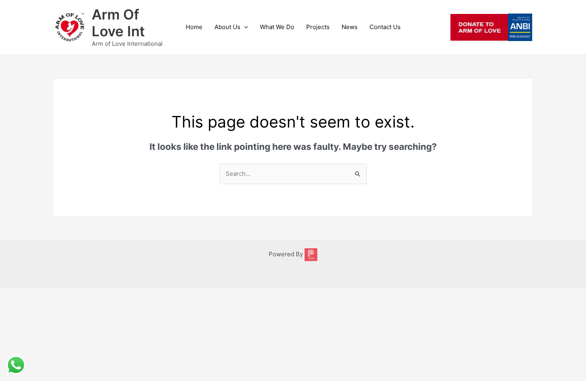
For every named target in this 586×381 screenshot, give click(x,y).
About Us (227, 27)
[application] (244, 27)
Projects (318, 27)
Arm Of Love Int (118, 22)
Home (194, 27)
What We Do (277, 27)
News (350, 27)
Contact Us (385, 27)
